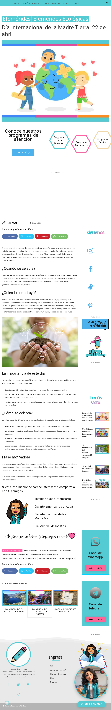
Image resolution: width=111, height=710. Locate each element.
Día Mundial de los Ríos (50, 526)
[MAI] (4, 223)
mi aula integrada (67, 558)
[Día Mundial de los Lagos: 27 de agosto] (14, 598)
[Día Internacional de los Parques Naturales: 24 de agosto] (102, 449)
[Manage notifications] (7, 703)
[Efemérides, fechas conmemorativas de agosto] (102, 483)
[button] (107, 3)
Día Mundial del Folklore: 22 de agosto (40, 611)
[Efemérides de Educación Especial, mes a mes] (102, 432)
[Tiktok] (18, 694)
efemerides (31, 558)
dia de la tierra (30, 550)
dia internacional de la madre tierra (55, 550)
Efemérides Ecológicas (60, 19)
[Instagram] (90, 250)
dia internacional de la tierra (15, 554)
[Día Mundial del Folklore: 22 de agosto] (39, 598)
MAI (14, 223)
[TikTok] (90, 287)
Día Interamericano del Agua (53, 506)
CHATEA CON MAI (91, 704)
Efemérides (17, 19)
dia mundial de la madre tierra (44, 554)
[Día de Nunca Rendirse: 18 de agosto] (65, 598)
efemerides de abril (47, 558)
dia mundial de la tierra (13, 558)
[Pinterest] (90, 305)
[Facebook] (90, 269)
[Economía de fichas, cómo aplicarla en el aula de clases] (102, 416)
